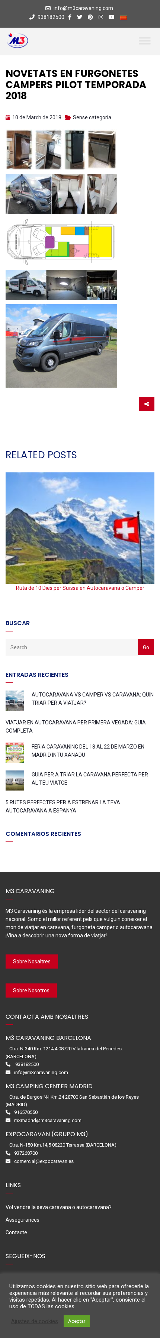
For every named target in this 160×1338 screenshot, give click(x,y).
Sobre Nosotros (31, 990)
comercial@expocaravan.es (44, 1161)
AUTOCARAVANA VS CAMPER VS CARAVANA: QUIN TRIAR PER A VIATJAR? (93, 699)
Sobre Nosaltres (32, 961)
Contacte (16, 1232)
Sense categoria (92, 117)
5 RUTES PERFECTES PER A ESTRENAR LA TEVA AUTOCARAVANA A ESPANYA (63, 806)
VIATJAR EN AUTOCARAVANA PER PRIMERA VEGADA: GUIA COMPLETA (76, 727)
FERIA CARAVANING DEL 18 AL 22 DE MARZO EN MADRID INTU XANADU (88, 751)
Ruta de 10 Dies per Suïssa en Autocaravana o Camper (80, 588)
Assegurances (22, 1220)
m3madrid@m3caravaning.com (47, 1120)
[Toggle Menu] (145, 40)
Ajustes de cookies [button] (34, 1321)
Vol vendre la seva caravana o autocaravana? (59, 1207)
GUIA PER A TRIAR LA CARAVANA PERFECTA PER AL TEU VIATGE (90, 779)
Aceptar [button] (76, 1321)
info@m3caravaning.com (83, 8)
